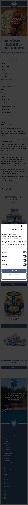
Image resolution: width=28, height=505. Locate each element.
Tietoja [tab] (23, 229)
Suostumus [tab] (5, 229)
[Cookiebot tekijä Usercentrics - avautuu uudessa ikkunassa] (21, 226)
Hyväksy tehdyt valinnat (14, 274)
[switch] (25, 256)
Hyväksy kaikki (14, 270)
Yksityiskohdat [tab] (14, 229)
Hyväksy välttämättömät (14, 277)
